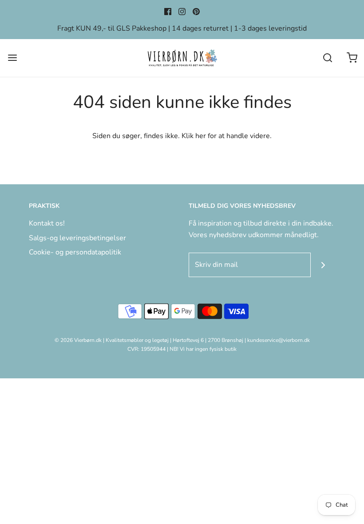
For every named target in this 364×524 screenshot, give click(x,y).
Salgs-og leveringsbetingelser (77, 238)
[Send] (323, 265)
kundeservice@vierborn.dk (278, 340)
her (200, 136)
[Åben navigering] (12, 58)
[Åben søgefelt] (327, 58)
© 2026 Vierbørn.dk (78, 340)
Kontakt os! (47, 223)
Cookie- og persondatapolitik (75, 252)
